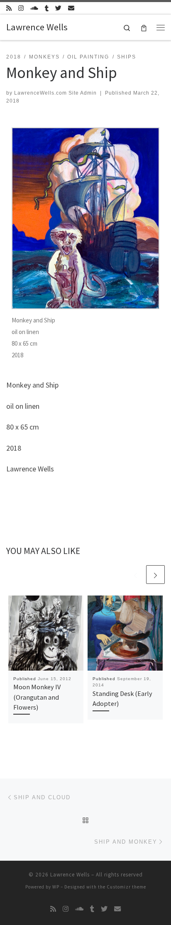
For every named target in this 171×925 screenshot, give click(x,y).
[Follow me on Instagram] (21, 8)
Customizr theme (126, 887)
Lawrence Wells (70, 874)
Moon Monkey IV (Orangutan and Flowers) (37, 697)
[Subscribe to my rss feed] (9, 8)
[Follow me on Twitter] (58, 8)
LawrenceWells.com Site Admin (55, 93)
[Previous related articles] (135, 574)
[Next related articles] (155, 574)
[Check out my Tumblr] (47, 8)
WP (55, 887)
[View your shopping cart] (143, 27)
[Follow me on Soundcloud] (34, 8)
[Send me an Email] (71, 8)
